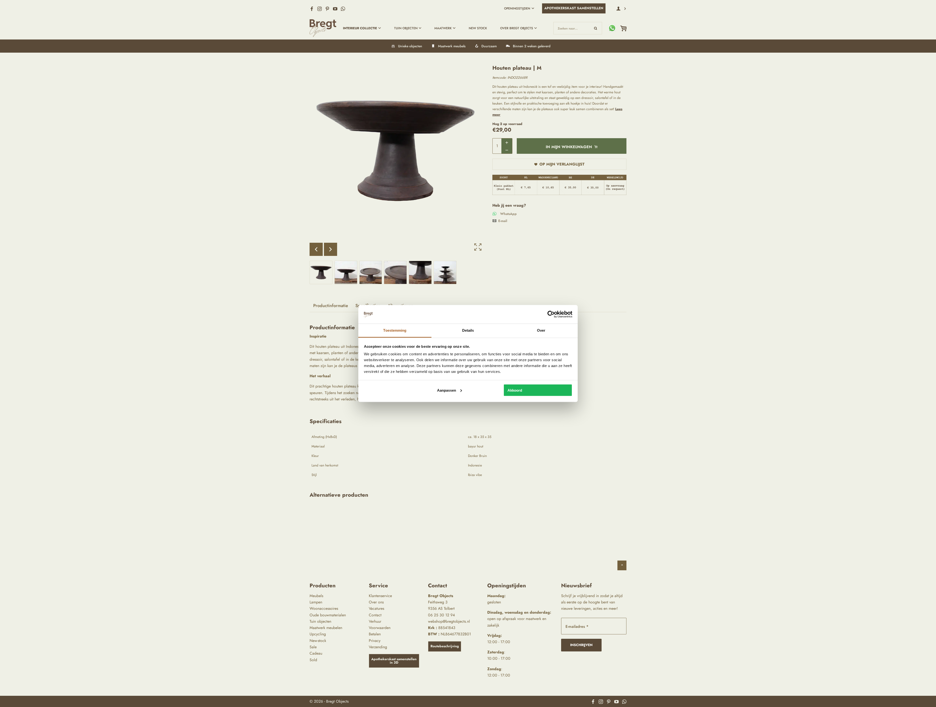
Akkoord (514, 390)
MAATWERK (443, 28)
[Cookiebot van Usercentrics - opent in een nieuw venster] (551, 314)
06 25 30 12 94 (441, 615)
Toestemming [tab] (394, 330)
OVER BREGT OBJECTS (516, 28)
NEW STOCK (478, 28)
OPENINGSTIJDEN (517, 8)
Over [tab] (541, 330)
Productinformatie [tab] (330, 305)
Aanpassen (446, 390)
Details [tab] (468, 330)
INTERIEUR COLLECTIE (360, 28)
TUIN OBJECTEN (406, 28)
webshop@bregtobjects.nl (449, 621)
